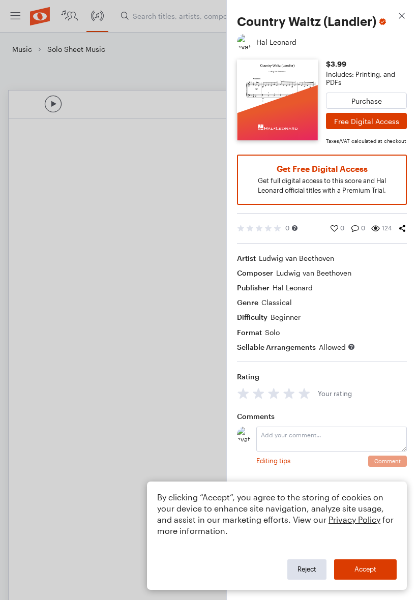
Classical (276, 302)
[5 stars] (304, 393)
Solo (272, 332)
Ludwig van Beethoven (296, 258)
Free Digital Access (366, 121)
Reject (306, 569)
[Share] (402, 228)
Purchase (366, 101)
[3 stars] (273, 393)
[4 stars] (289, 393)
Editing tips (273, 461)
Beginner (286, 317)
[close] (402, 17)
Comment (387, 461)
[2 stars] (258, 393)
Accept (365, 569)
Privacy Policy (354, 519)
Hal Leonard (293, 287)
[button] (294, 228)
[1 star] (243, 393)
